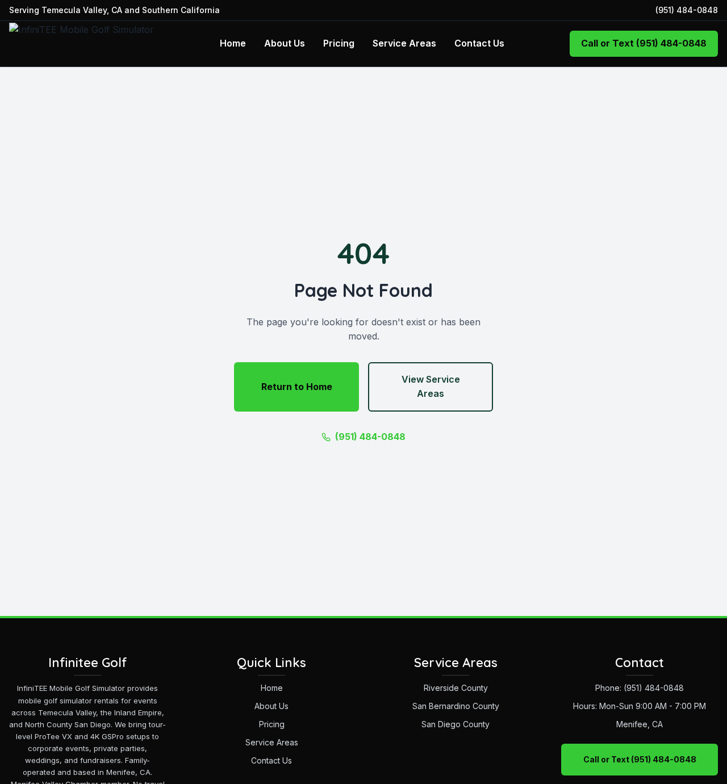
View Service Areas (431, 387)
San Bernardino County (455, 706)
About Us (284, 43)
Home (233, 43)
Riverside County (456, 688)
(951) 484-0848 (686, 10)
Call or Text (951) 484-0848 (644, 43)
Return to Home (296, 386)
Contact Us (479, 43)
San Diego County (455, 724)
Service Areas (404, 43)
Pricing (338, 43)
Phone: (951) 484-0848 (639, 688)
